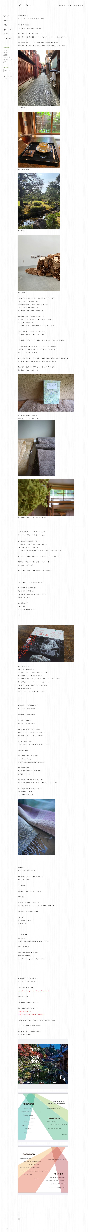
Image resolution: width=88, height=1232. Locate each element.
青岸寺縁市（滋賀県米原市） (28, 705)
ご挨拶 (5, 52)
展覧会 (5, 55)
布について (7, 21)
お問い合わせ (7, 38)
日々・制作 (6, 57)
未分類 (36, 18)
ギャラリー (7, 29)
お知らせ (7, 16)
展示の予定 (22, 867)
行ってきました (7, 59)
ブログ (7, 34)
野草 (4, 62)
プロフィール (7, 25)
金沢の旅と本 (23, 15)
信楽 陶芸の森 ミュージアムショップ (31, 532)
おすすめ (5, 50)
